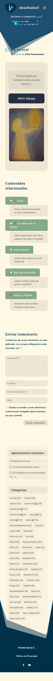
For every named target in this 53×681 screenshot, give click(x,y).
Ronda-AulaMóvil (32, 597)
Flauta (14, 542)
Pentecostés (16, 580)
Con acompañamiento (21, 526)
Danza (28, 531)
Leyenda (28, 553)
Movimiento (30, 564)
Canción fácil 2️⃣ (33, 504)
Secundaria (16, 608)
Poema (15, 586)
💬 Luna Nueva (19, 249)
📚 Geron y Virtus (21, 295)
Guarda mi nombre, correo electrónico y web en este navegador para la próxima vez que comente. (25, 411)
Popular (28, 586)
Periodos (33, 580)
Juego (40, 547)
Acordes (15, 498)
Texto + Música (31, 613)
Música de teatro (19, 569)
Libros (14, 558)
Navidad (36, 569)
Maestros (29, 558)
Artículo (15, 504)
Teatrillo (32, 608)
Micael (15, 564)
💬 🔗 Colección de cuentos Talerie (24, 467)
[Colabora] (34, 21)
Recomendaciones (19, 591)
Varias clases (17, 619)
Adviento (29, 498)
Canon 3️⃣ (16, 520)
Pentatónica (31, 575)
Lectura (14, 553)
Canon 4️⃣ (32, 520)
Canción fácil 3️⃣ (18, 509)
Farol (29, 536)
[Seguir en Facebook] (23, 665)
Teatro (14, 613)
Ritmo (14, 597)
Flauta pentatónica (32, 542)
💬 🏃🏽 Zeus (16, 200)
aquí (39, 16)
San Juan (15, 602)
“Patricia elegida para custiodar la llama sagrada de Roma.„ (26, 80)
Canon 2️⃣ (35, 515)
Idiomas (27, 547)
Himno (14, 547)
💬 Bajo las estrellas (22, 272)
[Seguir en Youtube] (29, 665)
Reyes (35, 591)
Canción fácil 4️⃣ (18, 515)
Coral (39, 526)
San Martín (30, 602)
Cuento (15, 531)
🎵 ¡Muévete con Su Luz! (20, 461)
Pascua (15, 575)
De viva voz (16, 536)
